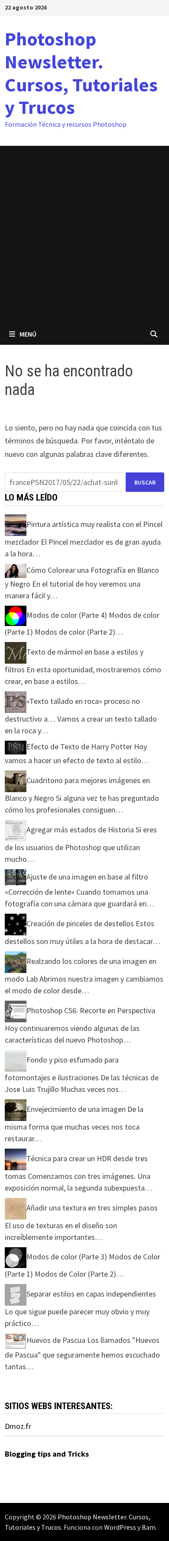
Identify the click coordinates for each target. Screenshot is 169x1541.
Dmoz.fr (18, 1426)
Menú (28, 334)
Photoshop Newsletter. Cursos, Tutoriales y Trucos (81, 73)
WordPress (120, 1527)
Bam (149, 1527)
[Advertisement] (84, 234)
